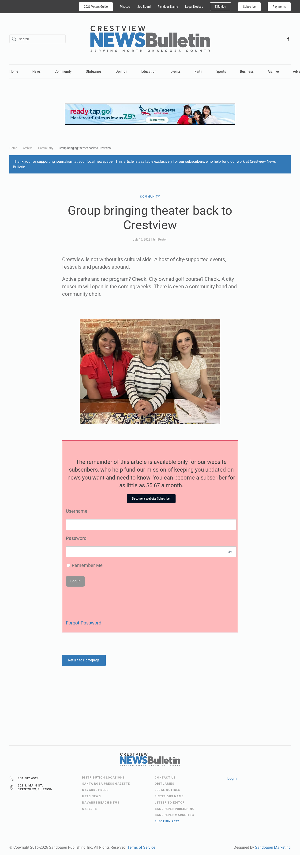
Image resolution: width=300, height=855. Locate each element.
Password (76, 538)
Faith (198, 71)
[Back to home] (150, 39)
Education (148, 71)
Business (247, 71)
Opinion (121, 71)
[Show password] (229, 551)
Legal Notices (194, 6)
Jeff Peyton (159, 239)
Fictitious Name (168, 6)
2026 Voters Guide (96, 6)
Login (232, 778)
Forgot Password (83, 623)
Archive (273, 71)
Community (63, 71)
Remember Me (87, 565)
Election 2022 (167, 821)
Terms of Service (141, 847)
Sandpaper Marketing (273, 847)
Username (76, 511)
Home (13, 71)
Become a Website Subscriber (151, 498)
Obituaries (93, 71)
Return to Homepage (84, 660)
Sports (221, 71)
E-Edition (220, 6)
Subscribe (249, 6)
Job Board (144, 6)
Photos (125, 6)
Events (175, 71)
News (36, 71)
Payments (279, 6)
